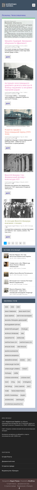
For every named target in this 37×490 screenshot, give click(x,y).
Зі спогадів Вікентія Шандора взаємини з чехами (17, 222)
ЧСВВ (7, 391)
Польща (8, 373)
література (9, 400)
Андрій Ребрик (15, 46)
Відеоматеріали (21, 258)
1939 (18, 307)
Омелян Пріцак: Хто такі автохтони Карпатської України (20, 255)
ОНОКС (22, 360)
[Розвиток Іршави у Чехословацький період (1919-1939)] (18, 118)
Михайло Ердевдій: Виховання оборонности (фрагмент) (18, 42)
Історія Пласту (7, 457)
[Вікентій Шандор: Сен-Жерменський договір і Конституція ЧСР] (18, 163)
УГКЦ (13, 382)
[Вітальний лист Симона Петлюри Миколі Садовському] (6, 282)
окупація (20, 400)
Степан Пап (25, 377)
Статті (12, 138)
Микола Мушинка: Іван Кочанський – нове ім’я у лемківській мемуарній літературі (20, 290)
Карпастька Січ (11, 342)
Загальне (13, 47)
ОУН (29, 360)
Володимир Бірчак (12, 325)
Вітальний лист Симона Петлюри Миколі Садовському (20, 281)
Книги (19, 268)
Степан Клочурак (11, 377)
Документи (8, 47)
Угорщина (27, 382)
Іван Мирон (9, 316)
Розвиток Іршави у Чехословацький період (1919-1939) (18, 131)
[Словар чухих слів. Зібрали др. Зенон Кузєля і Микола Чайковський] (6, 264)
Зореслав (20, 338)
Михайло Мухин (11, 360)
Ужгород (8, 386)
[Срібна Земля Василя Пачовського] (6, 274)
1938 (12, 307)
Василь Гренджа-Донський (16, 320)
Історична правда (8, 466)
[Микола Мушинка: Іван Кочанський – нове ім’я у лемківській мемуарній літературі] (6, 290)
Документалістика (8, 461)
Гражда (24, 329)
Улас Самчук (19, 386)
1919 (6, 307)
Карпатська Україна (13, 421)
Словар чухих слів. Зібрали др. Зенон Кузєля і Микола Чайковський (19, 264)
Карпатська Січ (26, 342)
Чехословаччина (18, 391)
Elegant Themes (15, 481)
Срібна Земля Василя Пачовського (21, 273)
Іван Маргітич (24, 311)
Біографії (19, 275)
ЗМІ (22, 333)
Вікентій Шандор (12, 329)
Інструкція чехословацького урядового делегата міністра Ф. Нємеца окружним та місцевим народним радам (18, 86)
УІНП (6, 382)
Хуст (28, 386)
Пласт (24, 369)
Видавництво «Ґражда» (10, 471)
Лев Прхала (21, 347)
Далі (8, 57)
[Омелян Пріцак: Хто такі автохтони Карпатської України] (6, 256)
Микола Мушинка (12, 355)
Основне (23, 268)
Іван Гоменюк (10, 311)
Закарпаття (9, 338)
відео (23, 395)
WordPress (31, 481)
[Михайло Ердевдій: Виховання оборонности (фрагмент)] (18, 29)
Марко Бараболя (11, 351)
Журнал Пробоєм (11, 333)
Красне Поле (10, 347)
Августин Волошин (24, 316)
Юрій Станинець (11, 395)
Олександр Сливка (12, 369)
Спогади (30, 226)
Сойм (16, 373)
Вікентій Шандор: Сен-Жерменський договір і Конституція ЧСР (15, 177)
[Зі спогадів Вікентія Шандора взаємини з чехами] (18, 208)
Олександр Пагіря (12, 364)
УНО (19, 382)
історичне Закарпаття (13, 404)
